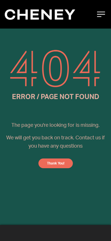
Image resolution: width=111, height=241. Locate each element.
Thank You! (55, 163)
